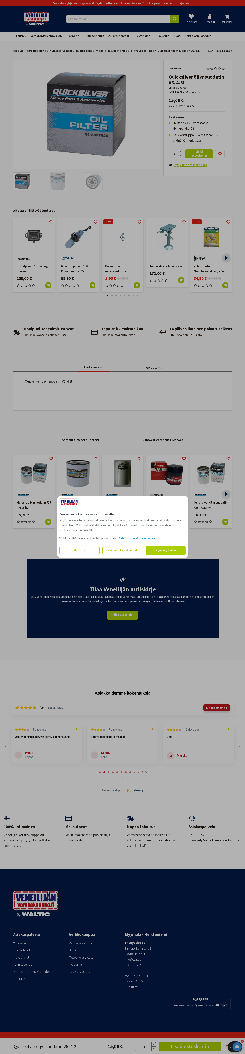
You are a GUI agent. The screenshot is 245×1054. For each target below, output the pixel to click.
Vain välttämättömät (122, 550)
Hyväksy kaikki (166, 550)
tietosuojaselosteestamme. (138, 538)
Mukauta (79, 550)
